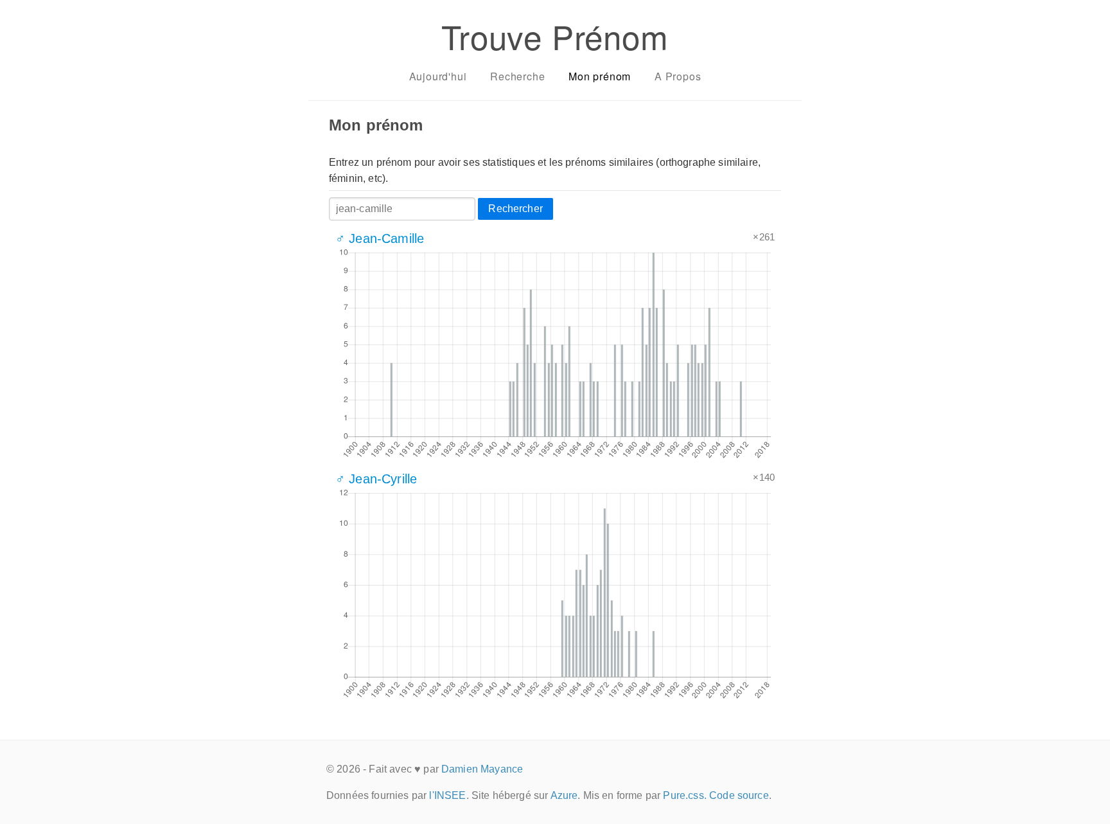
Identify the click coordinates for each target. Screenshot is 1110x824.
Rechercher (515, 208)
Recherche (517, 76)
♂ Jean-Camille (379, 238)
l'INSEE (447, 795)
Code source (739, 795)
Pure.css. (684, 795)
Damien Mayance (482, 769)
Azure (564, 795)
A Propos (678, 76)
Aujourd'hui (438, 76)
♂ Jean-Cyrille (376, 479)
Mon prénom (599, 76)
